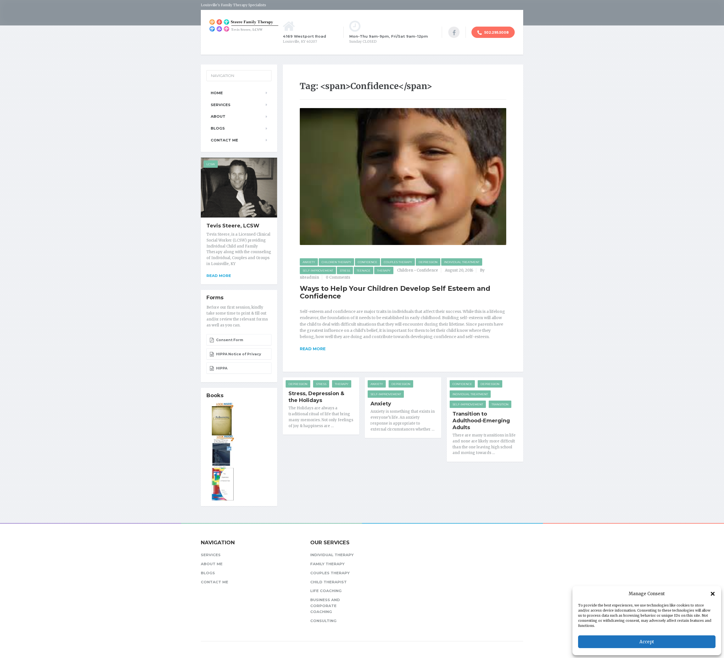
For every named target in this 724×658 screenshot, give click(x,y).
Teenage (363, 270)
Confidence (367, 262)
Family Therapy (327, 564)
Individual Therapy (332, 554)
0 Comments (338, 277)
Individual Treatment (461, 262)
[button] (713, 594)
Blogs (218, 128)
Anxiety (309, 262)
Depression (428, 262)
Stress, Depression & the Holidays (316, 396)
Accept (646, 641)
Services (220, 104)
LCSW (210, 164)
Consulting (323, 620)
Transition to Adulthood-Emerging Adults (481, 421)
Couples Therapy (398, 262)
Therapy (384, 270)
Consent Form (229, 340)
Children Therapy (336, 262)
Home (217, 93)
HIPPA (221, 368)
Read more (218, 275)
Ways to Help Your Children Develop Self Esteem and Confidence (395, 292)
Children (405, 270)
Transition (500, 404)
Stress (345, 270)
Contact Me (224, 140)
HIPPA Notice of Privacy (238, 354)
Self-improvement (318, 270)
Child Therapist (328, 582)
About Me (212, 564)
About (218, 116)
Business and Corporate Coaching (325, 605)
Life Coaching (326, 590)
